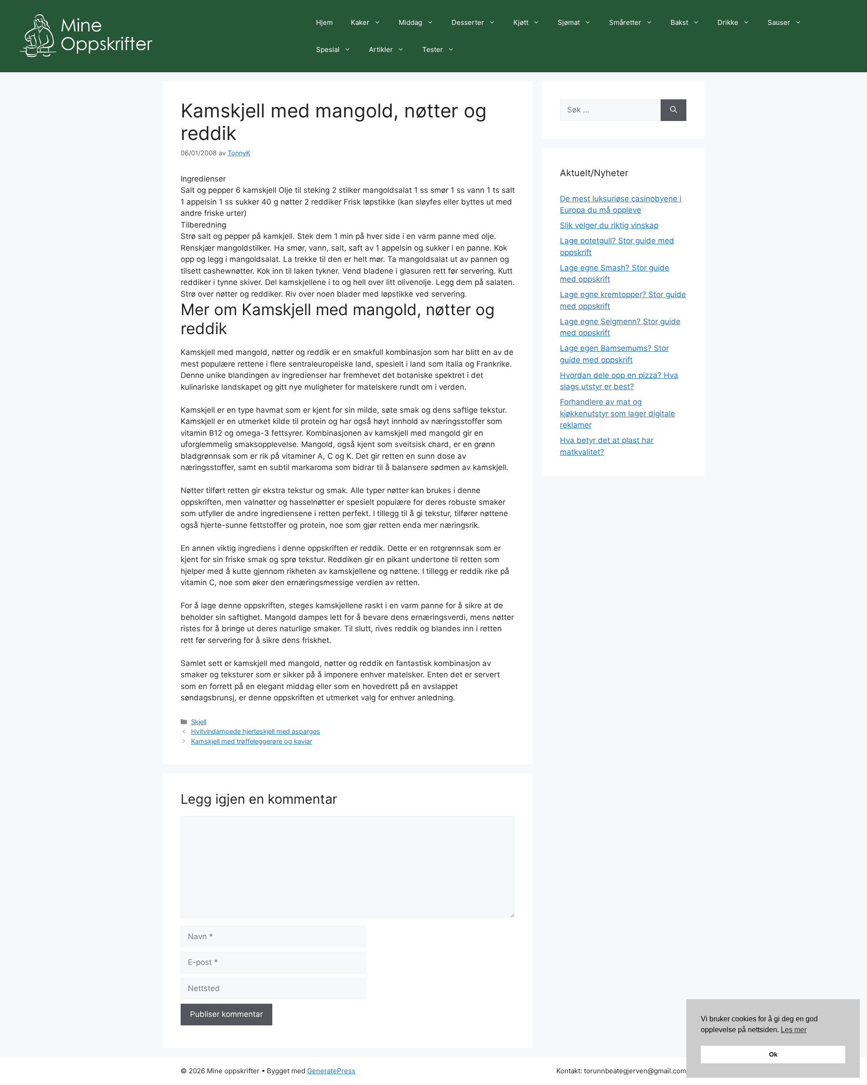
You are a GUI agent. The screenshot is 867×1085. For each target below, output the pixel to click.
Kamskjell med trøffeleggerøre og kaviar (251, 741)
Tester (432, 49)
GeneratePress (331, 1070)
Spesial (328, 49)
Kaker (360, 22)
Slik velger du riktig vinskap (609, 225)
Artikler (381, 49)
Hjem (324, 22)
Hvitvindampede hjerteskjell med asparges (255, 731)
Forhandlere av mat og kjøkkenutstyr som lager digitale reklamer (617, 413)
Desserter (468, 22)
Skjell (198, 722)
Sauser (779, 22)
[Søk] (673, 110)
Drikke (728, 22)
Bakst (679, 22)
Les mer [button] (793, 1030)
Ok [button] (773, 1054)
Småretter (625, 22)
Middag (410, 22)
